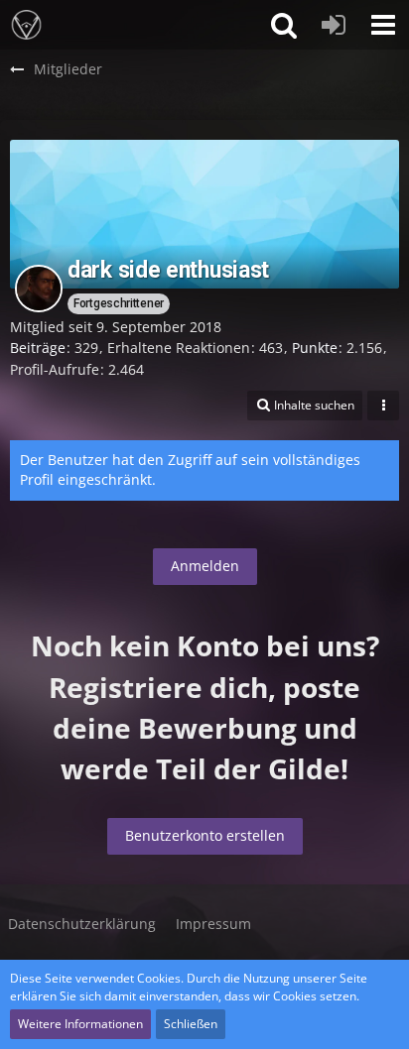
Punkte (315, 347)
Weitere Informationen (80, 1023)
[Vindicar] (26, 25)
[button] (383, 25)
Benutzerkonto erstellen (205, 835)
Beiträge (38, 347)
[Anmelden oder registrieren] (333, 25)
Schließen (190, 1023)
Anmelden (205, 565)
